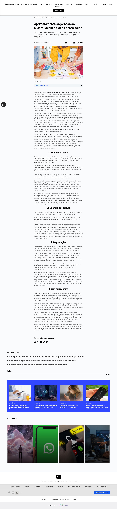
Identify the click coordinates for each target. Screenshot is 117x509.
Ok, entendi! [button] (58, 10)
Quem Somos (49, 487)
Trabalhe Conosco (102, 487)
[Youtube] (21, 493)
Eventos (27, 487)
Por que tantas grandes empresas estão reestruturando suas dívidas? (41, 360)
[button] (66, 42)
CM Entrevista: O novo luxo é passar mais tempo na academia (37, 364)
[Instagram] (13, 493)
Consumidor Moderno (39, 16)
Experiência (49, 16)
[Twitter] (17, 493)
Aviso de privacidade (74, 487)
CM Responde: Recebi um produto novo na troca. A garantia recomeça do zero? (46, 356)
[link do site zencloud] (64, 505)
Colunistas (38, 487)
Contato (60, 487)
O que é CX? (88, 487)
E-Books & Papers (15, 487)
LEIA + (108, 374)
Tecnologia (63, 403)
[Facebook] (9, 493)
